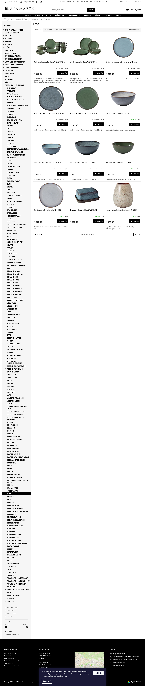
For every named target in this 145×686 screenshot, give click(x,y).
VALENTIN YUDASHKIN (15, 398)
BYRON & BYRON (13, 123)
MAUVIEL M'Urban (14, 294)
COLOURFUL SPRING (15, 440)
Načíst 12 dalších (87, 234)
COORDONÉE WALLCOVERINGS (18, 149)
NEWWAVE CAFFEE (14, 535)
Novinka (11, 613)
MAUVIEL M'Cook (13, 286)
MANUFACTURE (13, 505)
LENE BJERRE (12, 254)
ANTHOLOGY (11, 88)
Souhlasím (98, 673)
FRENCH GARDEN (13, 475)
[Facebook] (36, 1)
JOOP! (9, 236)
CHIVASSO (11, 222)
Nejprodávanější (61, 29)
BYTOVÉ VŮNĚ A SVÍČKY (14, 65)
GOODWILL (11, 207)
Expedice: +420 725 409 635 (121, 659)
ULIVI (9, 395)
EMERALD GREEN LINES (16, 460)
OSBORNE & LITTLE (14, 338)
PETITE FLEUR (12, 552)
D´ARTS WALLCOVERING (16, 155)
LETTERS (10, 497)
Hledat (91, 10)
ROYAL (9, 561)
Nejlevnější (48, 29)
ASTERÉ (10, 103)
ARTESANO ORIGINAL (15, 414)
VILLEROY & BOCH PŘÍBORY (17, 578)
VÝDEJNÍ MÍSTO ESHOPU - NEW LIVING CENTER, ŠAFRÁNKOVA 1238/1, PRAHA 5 (83, 2)
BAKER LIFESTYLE (13, 108)
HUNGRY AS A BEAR (14, 477)
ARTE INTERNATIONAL (15, 97)
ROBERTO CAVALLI (14, 355)
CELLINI (10, 434)
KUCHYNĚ (8, 39)
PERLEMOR (11, 549)
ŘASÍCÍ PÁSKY (10, 74)
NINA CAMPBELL (13, 323)
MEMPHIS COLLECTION (16, 520)
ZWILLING (10, 601)
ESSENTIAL (11, 463)
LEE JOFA (10, 251)
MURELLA (10, 321)
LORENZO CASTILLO (14, 260)
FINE (8, 190)
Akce (10, 610)
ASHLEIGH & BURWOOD (15, 100)
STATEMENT (12, 567)
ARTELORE (11, 91)
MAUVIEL (10, 268)
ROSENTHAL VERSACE (15, 369)
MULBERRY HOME (13, 315)
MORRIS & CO (12, 309)
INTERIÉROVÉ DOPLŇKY (13, 59)
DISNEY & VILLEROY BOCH (14, 30)
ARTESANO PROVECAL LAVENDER (15, 418)
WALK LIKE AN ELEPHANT (16, 584)
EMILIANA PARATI (13, 181)
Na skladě (12, 608)
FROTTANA (11, 193)
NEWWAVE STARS (13, 537)
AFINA (9, 404)
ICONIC (10, 485)
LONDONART (11, 257)
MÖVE (9, 312)
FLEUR (9, 466)
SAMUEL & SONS (13, 372)
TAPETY (8, 36)
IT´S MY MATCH (13, 488)
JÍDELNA (8, 42)
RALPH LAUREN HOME (15, 350)
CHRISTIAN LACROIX (14, 228)
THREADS (10, 389)
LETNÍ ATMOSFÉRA (12, 33)
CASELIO (10, 137)
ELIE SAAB (11, 175)
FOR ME (10, 472)
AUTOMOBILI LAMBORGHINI (17, 106)
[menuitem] (27, 15)
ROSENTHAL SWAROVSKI (16, 366)
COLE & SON (11, 146)
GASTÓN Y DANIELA (14, 196)
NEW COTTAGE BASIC (15, 526)
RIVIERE (10, 353)
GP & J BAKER (12, 210)
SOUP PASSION (13, 564)
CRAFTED (10, 443)
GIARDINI (10, 204)
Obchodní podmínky (10, 663)
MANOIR (10, 503)
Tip (9, 616)
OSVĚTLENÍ (9, 71)
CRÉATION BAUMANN (15, 152)
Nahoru (39, 234)
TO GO (9, 569)
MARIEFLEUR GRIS (14, 517)
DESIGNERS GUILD (13, 167)
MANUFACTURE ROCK (15, 508)
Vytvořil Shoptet (136, 682)
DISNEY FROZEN (13, 448)
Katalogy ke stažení (10, 653)
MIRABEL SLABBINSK (15, 300)
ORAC (9, 335)
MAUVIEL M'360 (13, 280)
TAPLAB (10, 384)
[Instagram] (41, 1)
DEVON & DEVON (13, 172)
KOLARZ (10, 245)
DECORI (9, 161)
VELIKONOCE (9, 79)
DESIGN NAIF (12, 445)
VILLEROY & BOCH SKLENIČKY (18, 581)
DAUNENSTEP (12, 158)
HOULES (10, 219)
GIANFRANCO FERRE (14, 201)
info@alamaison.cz (119, 654)
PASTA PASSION (13, 546)
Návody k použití (9, 658)
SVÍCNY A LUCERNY (12, 68)
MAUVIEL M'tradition (14, 292)
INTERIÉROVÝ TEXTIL (13, 56)
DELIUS (9, 164)
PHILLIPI (10, 341)
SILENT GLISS (12, 378)
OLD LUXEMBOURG (14, 540)
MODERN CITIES (13, 523)
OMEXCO (10, 332)
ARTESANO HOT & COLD (16, 412)
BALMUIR (10, 111)
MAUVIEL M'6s (12, 283)
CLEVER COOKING (13, 437)
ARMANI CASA (12, 94)
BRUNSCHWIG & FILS (14, 120)
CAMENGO (11, 126)
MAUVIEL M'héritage (14, 289)
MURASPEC (11, 318)
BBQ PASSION (12, 425)
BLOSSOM (11, 428)
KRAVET (10, 248)
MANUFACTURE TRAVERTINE (18, 511)
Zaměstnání (7, 656)
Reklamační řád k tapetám (12, 661)
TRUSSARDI (11, 392)
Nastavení (46, 681)
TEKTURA (10, 386)
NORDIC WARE (12, 329)
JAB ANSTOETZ (12, 230)
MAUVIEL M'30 (12, 277)
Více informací (62, 676)
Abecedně (73, 29)
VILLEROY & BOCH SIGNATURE (18, 590)
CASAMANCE (12, 135)
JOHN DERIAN (12, 233)
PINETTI (10, 347)
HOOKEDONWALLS (14, 216)
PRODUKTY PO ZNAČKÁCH (14, 85)
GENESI (9, 199)
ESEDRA (10, 187)
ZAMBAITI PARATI (13, 596)
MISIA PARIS (11, 303)
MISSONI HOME (12, 306)
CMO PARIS (11, 140)
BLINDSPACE (11, 117)
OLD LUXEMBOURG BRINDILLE (18, 543)
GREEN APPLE (12, 213)
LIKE (9, 500)
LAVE (9, 494)
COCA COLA (11, 143)
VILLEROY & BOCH (13, 401)
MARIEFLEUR (12, 514)
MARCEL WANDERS (14, 262)
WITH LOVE (11, 587)
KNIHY (7, 76)
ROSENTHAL (11, 358)
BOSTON (10, 431)
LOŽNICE (8, 47)
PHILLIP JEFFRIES (13, 344)
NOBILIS (10, 326)
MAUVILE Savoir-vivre (15, 274)
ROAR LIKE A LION (14, 555)
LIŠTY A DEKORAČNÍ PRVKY (15, 62)
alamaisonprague (118, 665)
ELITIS (9, 178)
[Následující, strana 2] (135, 234)
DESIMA (10, 169)
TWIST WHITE (12, 572)
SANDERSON (11, 375)
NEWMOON (11, 529)
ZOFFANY (10, 598)
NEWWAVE (11, 532)
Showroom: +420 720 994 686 (122, 656)
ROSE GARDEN (12, 558)
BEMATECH (11, 114)
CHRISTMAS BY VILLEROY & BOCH (17, 481)
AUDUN (10, 422)
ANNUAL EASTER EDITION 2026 (17, 408)
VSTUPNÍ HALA (10, 53)
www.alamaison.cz (119, 662)
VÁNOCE (8, 82)
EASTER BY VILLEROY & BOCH (18, 457)
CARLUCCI (10, 129)
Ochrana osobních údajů (11, 666)
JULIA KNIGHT (12, 239)
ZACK (9, 593)
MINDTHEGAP (12, 297)
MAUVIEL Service (13, 271)
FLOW (9, 469)
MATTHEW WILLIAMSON (16, 265)
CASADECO (11, 132)
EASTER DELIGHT (13, 454)
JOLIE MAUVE (12, 491)
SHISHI (9, 381)
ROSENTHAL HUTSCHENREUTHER (14, 362)
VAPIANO (10, 575)
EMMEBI (10, 184)
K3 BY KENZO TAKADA (15, 242)
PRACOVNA (9, 50)
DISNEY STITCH (13, 451)
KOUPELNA (9, 45)
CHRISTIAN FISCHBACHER (16, 225)
